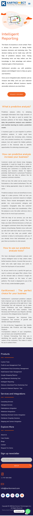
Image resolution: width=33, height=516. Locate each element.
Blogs (3, 441)
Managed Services (6, 405)
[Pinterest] (22, 495)
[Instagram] (12, 495)
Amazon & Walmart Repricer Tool (11, 388)
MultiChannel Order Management (11, 372)
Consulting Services (7, 402)
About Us (4, 435)
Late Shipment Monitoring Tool (10, 378)
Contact (3, 445)
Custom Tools (5, 362)
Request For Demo (7, 448)
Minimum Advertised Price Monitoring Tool (14, 385)
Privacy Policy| (21, 510)
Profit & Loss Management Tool (11, 365)
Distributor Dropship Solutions (10, 418)
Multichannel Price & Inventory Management (15, 368)
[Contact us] (27, 511)
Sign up (16, 466)
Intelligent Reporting (7, 382)
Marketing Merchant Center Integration (13, 415)
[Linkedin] (17, 495)
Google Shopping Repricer (9, 375)
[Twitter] (8, 495)
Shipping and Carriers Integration (11, 421)
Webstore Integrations (8, 411)
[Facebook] (3, 495)
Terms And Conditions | (9, 510)
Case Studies (5, 438)
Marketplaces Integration (9, 408)
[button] (16, 94)
